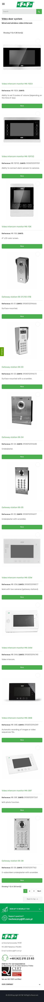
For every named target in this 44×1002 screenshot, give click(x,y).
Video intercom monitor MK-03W (17, 577)
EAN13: (21, 91)
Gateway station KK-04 (13, 437)
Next (39, 891)
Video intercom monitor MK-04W (17, 648)
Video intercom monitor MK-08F (17, 790)
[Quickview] (38, 41)
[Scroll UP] (41, 999)
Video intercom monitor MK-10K (16, 226)
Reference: (6, 91)
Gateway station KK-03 (12, 367)
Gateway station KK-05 (12, 507)
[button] (22, 106)
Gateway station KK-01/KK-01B (16, 297)
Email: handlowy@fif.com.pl (11, 951)
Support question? (16, 916)
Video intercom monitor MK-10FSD (18, 156)
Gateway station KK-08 (13, 861)
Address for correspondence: (13, 964)
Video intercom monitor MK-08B (17, 718)
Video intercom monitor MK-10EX (17, 84)
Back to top (33, 899)
